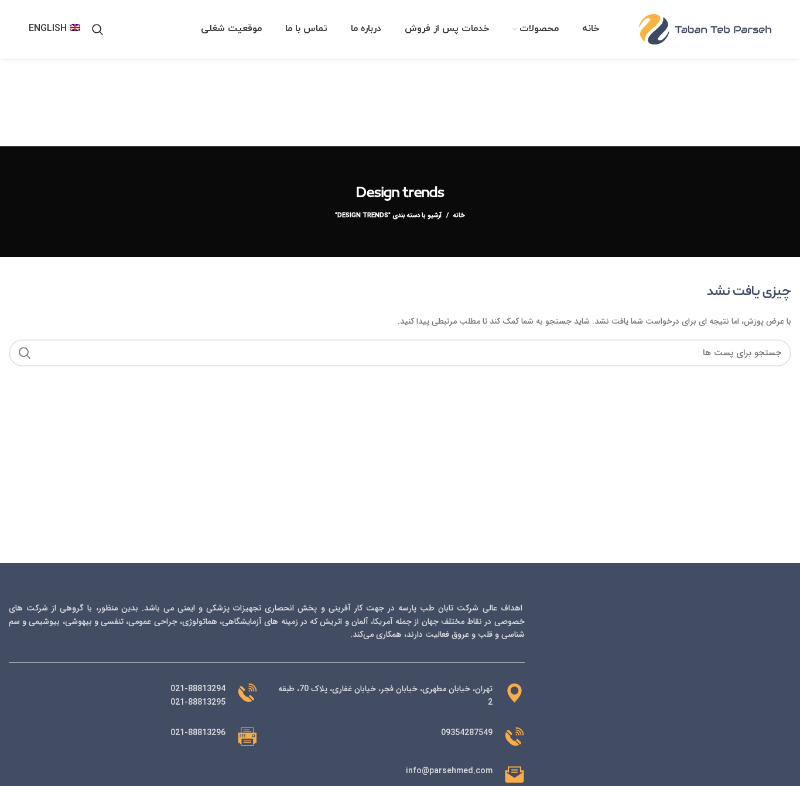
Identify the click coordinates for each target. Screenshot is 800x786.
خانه (459, 216)
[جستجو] (97, 29)
